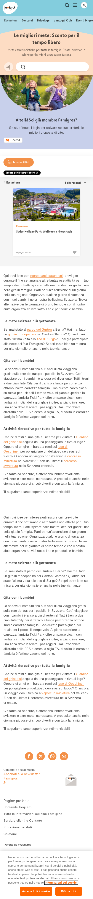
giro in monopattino (22, 334)
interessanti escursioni (46, 275)
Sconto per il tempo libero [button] (20, 172)
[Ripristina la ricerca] (82, 66)
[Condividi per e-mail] (64, 756)
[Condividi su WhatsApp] (52, 756)
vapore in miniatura (56, 693)
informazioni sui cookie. (61, 882)
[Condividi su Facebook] (29, 756)
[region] (46, 875)
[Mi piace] (74, 252)
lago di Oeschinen (71, 683)
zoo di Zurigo (46, 339)
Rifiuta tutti (68, 891)
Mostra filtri (21, 162)
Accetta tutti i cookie (36, 891)
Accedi (17, 140)
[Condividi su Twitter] (41, 756)
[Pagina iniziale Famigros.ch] (10, 8)
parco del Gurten (39, 329)
